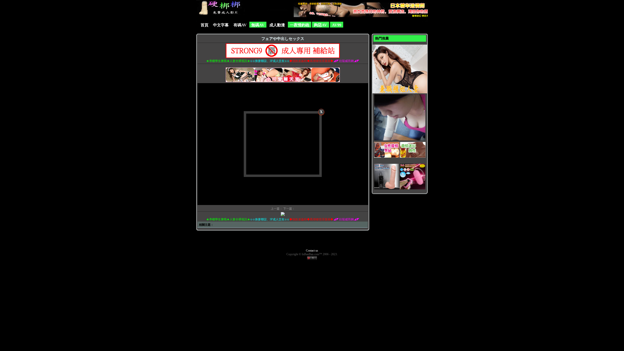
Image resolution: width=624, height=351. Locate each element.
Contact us (312, 250)
